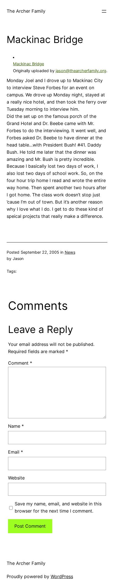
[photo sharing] (13, 56)
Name (16, 426)
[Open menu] (104, 11)
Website (16, 478)
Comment (20, 363)
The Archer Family (26, 11)
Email (15, 452)
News (70, 252)
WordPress (62, 576)
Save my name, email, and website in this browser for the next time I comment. (58, 507)
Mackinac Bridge (28, 63)
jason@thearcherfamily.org (81, 70)
